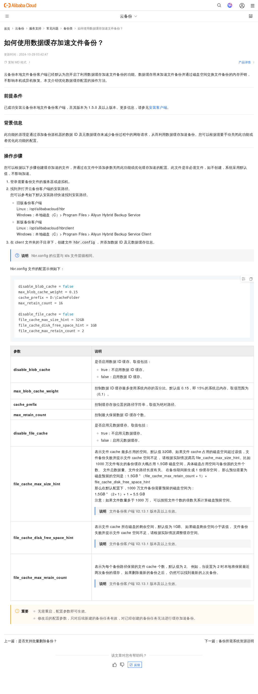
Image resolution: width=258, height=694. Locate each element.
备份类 (68, 28)
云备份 (19, 28)
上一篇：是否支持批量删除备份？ (30, 640)
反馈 (137, 664)
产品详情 (245, 62)
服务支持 (35, 28)
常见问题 (52, 28)
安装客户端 (158, 107)
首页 (7, 28)
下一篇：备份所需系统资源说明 (229, 640)
